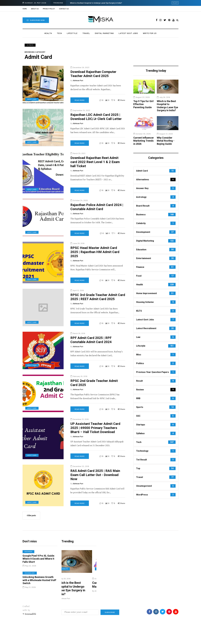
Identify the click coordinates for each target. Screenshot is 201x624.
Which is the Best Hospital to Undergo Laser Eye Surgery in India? (167, 106)
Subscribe (110, 612)
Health (48, 33)
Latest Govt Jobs (128, 33)
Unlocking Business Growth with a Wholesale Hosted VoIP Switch (39, 580)
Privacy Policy (49, 9)
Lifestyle (72, 33)
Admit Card (32, 99)
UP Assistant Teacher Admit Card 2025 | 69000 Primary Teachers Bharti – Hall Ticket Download (95, 428)
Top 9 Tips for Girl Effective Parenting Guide (143, 104)
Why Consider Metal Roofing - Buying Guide (165, 140)
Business (28, 551)
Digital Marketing (104, 33)
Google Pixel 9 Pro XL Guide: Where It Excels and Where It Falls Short (39, 558)
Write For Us (150, 33)
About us (35, 9)
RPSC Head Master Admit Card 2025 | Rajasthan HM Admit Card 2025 (94, 252)
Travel (86, 33)
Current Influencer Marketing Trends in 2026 (97, 3)
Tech (59, 33)
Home (25, 9)
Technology (30, 573)
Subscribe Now (37, 20)
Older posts (31, 515)
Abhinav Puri (78, 80)
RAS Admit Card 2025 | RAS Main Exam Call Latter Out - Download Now (95, 475)
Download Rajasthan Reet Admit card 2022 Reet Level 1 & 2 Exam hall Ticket (95, 162)
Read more (80, 100)
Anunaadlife (30, 614)
